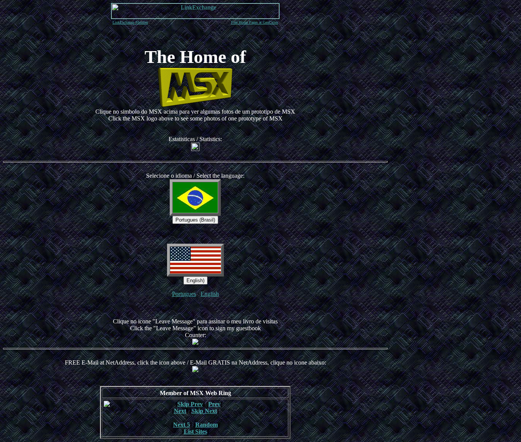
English (210, 294)
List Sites (195, 431)
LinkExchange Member (130, 22)
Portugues (184, 294)
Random (206, 424)
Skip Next (204, 411)
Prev (214, 404)
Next (180, 411)
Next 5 (181, 424)
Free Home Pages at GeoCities (254, 22)
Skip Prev (190, 404)
